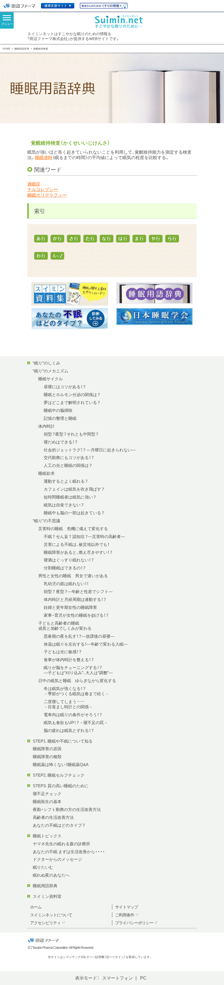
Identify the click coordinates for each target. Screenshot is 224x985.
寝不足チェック (47, 793)
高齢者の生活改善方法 (53, 817)
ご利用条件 (124, 915)
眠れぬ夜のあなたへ (51, 875)
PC (143, 978)
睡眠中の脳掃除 (58, 410)
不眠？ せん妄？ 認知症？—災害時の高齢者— (84, 536)
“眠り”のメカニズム (50, 371)
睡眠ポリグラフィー (47, 195)
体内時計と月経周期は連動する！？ (75, 599)
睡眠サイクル (50, 379)
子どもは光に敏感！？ (63, 652)
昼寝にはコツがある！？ (65, 387)
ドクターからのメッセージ (57, 859)
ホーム (36, 907)
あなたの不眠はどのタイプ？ (59, 825)
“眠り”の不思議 (46, 521)
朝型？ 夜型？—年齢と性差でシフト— (78, 591)
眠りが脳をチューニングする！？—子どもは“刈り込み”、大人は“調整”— (78, 670)
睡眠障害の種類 (47, 756)
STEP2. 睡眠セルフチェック (58, 775)
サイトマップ (126, 907)
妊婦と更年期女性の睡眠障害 (70, 607)
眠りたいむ (43, 867)
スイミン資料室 (47, 896)
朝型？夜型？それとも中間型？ (71, 434)
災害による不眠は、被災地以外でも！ (76, 544)
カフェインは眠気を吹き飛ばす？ (74, 489)
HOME (6, 48)
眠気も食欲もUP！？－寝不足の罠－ (76, 722)
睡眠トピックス (47, 836)
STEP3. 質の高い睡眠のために (61, 786)
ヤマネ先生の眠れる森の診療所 (61, 844)
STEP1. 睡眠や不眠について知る (63, 741)
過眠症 (33, 184)
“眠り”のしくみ (46, 363)
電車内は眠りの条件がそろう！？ (73, 715)
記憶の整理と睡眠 (60, 418)
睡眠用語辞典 (21, 48)
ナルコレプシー (42, 189)
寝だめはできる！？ (61, 442)
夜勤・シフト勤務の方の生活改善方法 (67, 809)
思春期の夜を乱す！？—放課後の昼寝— (79, 636)
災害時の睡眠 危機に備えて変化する (73, 528)
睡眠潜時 (43, 157)
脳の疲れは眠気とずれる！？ (69, 730)
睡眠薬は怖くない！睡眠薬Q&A (61, 764)
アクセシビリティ (45, 923)
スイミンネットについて (51, 915)
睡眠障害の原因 (47, 749)
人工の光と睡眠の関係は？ (68, 465)
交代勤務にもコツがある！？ (69, 457)
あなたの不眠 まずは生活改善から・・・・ (69, 852)
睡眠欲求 (46, 473)
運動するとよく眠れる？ (66, 481)
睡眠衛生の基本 (47, 801)
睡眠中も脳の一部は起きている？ (74, 513)
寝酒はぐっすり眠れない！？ (69, 560)
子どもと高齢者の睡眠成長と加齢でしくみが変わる (65, 625)
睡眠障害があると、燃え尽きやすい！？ (78, 552)
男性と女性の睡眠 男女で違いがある (73, 576)
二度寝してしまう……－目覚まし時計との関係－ (68, 704)
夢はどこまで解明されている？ (72, 402)
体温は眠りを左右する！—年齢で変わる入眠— (86, 644)
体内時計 (46, 426)
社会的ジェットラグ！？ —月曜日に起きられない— (90, 450)
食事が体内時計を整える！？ (69, 659)
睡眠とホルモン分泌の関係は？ (72, 394)
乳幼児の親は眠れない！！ (66, 583)
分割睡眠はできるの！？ (65, 568)
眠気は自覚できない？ (64, 505)
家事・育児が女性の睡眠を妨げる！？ (76, 615)
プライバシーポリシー (134, 923)
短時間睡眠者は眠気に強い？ (70, 497)
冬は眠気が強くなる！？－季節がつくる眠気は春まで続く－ (76, 691)
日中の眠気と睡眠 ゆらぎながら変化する (77, 680)
